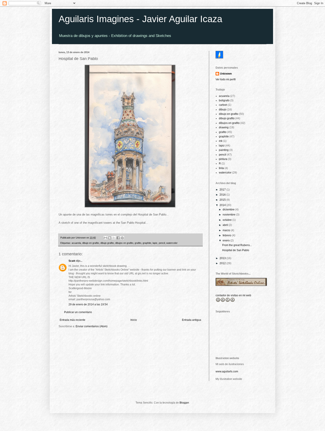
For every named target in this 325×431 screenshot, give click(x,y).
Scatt (72, 260)
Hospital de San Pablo (235, 250)
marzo (227, 230)
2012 (223, 263)
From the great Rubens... (237, 245)
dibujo (222, 109)
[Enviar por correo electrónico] (105, 238)
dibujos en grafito (124, 243)
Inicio (133, 319)
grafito (138, 243)
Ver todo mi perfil (226, 79)
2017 (223, 189)
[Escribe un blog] (109, 238)
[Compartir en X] (114, 238)
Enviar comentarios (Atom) (91, 326)
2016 (223, 194)
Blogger (184, 402)
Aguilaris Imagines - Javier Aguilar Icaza (140, 19)
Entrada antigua (191, 319)
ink (220, 140)
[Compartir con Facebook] (118, 238)
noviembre (229, 214)
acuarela (76, 243)
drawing (224, 127)
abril (226, 225)
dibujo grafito (107, 243)
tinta (221, 168)
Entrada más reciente (72, 319)
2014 (223, 205)
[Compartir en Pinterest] (122, 238)
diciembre (229, 209)
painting (224, 150)
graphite (147, 243)
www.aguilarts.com (227, 371)
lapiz (155, 243)
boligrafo (224, 100)
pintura (223, 159)
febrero (227, 235)
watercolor (172, 243)
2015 (223, 199)
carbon (223, 104)
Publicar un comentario (78, 312)
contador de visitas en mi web (233, 295)
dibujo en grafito (90, 243)
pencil (162, 243)
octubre (227, 219)
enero (226, 240)
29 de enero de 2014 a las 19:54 (88, 304)
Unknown (226, 73)
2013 (223, 258)
